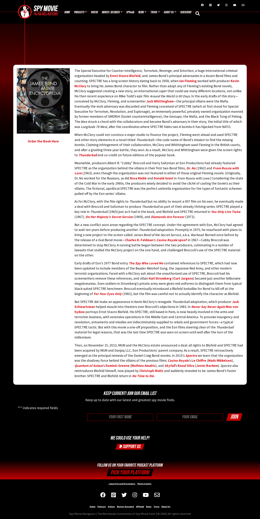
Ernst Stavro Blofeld (125, 76)
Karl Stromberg (160, 278)
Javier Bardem (207, 365)
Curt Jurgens (183, 278)
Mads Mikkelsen (220, 360)
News (141, 12)
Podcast (101, 506)
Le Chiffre (199, 360)
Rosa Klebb (138, 178)
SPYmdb (130, 12)
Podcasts (79, 12)
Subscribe (186, 12)
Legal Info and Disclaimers (122, 483)
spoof (171, 240)
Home (67, 12)
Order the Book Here (43, 141)
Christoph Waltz (151, 371)
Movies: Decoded (111, 12)
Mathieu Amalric (143, 365)
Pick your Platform (130, 472)
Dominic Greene (117, 365)
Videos (94, 12)
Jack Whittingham (160, 101)
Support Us (131, 446)
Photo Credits (144, 483)
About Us (169, 12)
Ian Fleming (188, 81)
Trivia (154, 12)
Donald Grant (163, 178)
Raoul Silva (186, 365)
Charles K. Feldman (139, 240)
